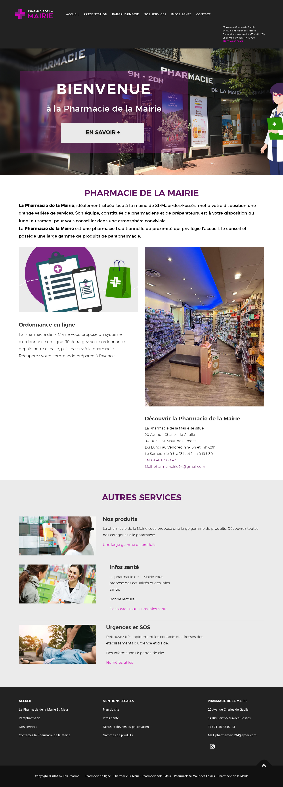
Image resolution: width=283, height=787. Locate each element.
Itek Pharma (71, 776)
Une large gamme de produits (129, 545)
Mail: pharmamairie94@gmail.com (175, 466)
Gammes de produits (118, 735)
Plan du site (111, 709)
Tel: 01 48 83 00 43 (160, 460)
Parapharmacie (125, 14)
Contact (203, 14)
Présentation (95, 14)
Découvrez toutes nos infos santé (138, 609)
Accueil (72, 14)
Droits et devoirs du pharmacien (126, 727)
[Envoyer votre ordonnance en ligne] (78, 279)
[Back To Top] (264, 765)
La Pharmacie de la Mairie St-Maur (43, 709)
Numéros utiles (119, 662)
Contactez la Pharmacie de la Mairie (44, 735)
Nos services (155, 14)
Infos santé (181, 14)
